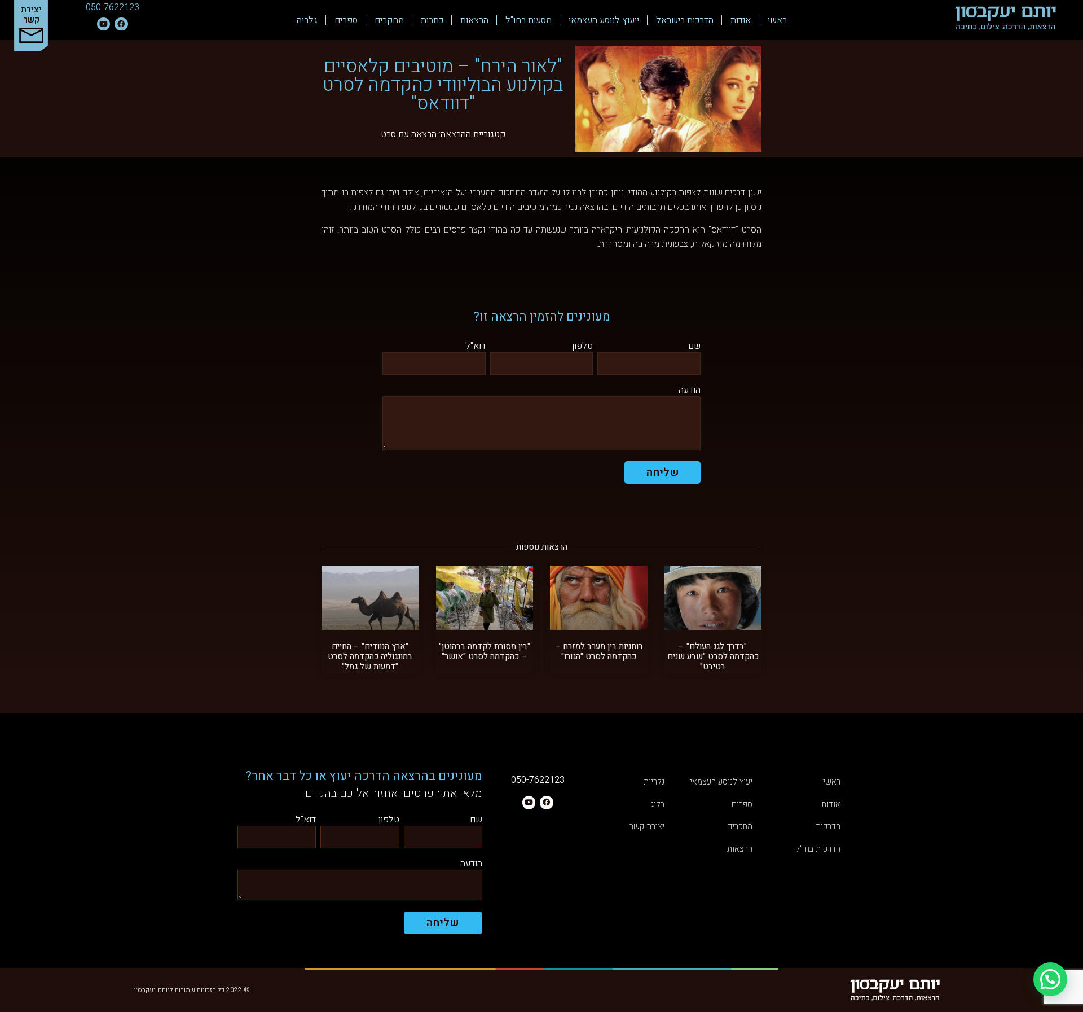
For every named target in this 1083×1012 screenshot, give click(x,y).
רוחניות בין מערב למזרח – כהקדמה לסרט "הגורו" (598, 651)
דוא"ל (475, 346)
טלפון (582, 346)
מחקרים (389, 20)
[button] (1050, 979)
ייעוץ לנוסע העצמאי (604, 20)
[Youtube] (103, 23)
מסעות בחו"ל (528, 20)
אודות (740, 20)
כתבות (432, 20)
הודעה (690, 390)
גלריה (307, 20)
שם (694, 346)
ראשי (777, 20)
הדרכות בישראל (685, 20)
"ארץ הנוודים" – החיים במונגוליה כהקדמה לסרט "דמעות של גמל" (370, 656)
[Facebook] (121, 23)
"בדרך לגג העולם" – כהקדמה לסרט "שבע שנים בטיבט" (713, 656)
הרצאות (474, 20)
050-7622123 (112, 7)
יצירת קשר (31, 14)
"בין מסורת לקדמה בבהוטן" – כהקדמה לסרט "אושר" (484, 651)
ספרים (346, 20)
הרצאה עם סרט (409, 134)
